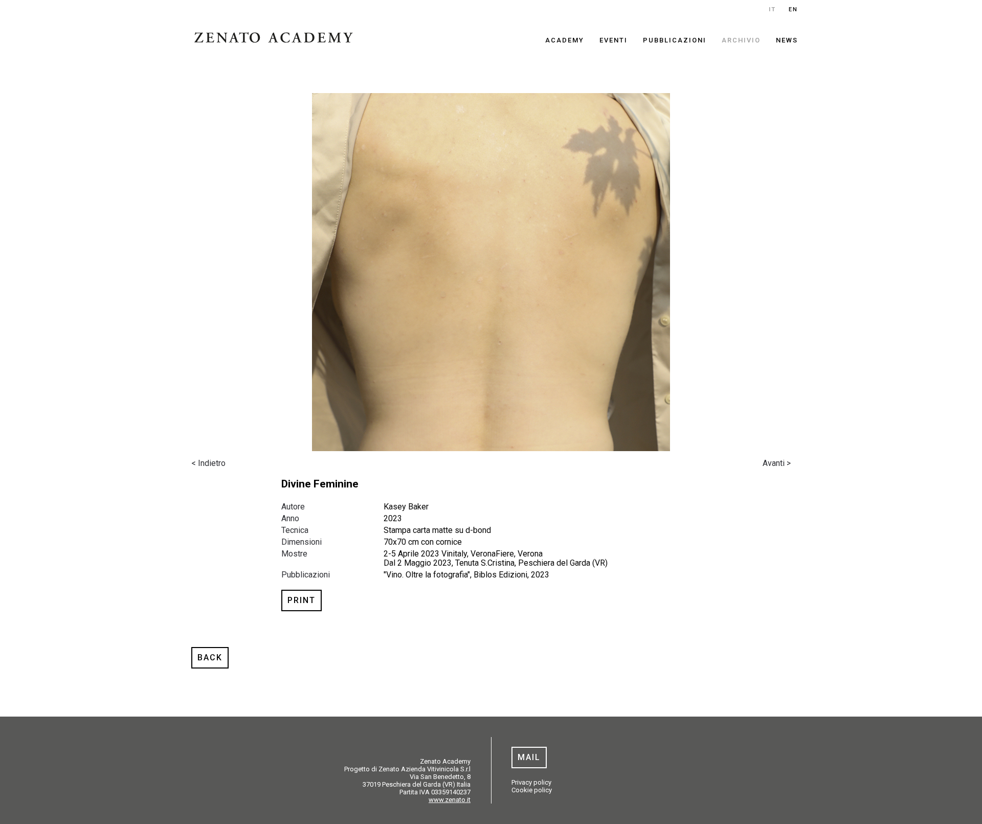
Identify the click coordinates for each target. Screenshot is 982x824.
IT (772, 9)
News (787, 40)
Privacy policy (531, 782)
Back (209, 657)
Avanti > (777, 463)
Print (301, 600)
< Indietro (208, 463)
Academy (564, 40)
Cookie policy (531, 790)
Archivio (741, 40)
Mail (529, 757)
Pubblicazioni (674, 40)
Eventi (613, 40)
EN (793, 9)
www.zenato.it (450, 800)
